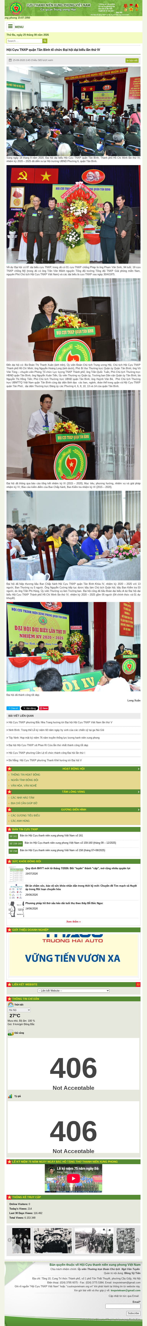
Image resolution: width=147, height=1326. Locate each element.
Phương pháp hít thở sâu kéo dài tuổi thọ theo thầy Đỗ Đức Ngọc (64, 903)
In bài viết (132, 60)
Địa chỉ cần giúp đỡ (24, 803)
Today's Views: (18, 1208)
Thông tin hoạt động (25, 774)
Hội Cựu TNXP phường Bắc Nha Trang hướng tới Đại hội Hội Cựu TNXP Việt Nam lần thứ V (60, 722)
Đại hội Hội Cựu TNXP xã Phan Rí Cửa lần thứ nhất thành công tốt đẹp (48, 745)
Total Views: (16, 1217)
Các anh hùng (20, 820)
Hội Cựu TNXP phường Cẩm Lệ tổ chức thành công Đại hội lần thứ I (46, 752)
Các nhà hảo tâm (22, 797)
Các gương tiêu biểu (25, 815)
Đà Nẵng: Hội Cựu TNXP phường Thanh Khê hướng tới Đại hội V (45, 760)
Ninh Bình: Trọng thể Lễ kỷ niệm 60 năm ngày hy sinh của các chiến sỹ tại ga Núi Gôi (56, 730)
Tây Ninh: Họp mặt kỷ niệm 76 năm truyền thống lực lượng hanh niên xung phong (54, 737)
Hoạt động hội (74, 768)
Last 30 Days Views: (21, 1213)
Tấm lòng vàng (73, 791)
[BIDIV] (68, 965)
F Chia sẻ (13, 708)
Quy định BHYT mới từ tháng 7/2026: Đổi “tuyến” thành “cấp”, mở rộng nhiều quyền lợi (77, 868)
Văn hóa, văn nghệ (24, 785)
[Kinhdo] (43, 945)
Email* (136, 1301)
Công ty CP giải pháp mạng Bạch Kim (118, 1319)
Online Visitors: (19, 1204)
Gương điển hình (73, 809)
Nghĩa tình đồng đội (24, 780)
